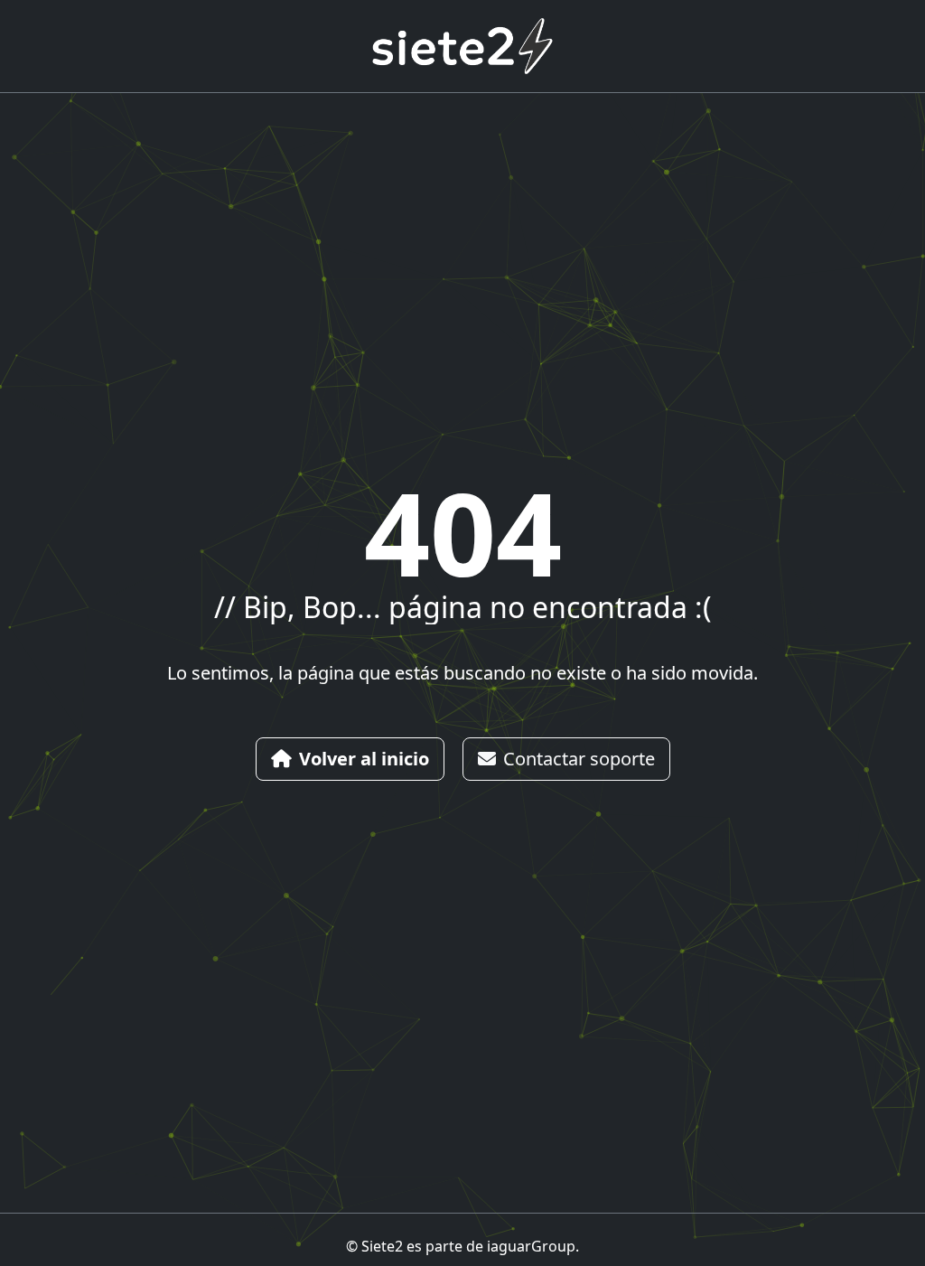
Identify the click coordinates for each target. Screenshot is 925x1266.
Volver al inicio (364, 758)
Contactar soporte (579, 758)
